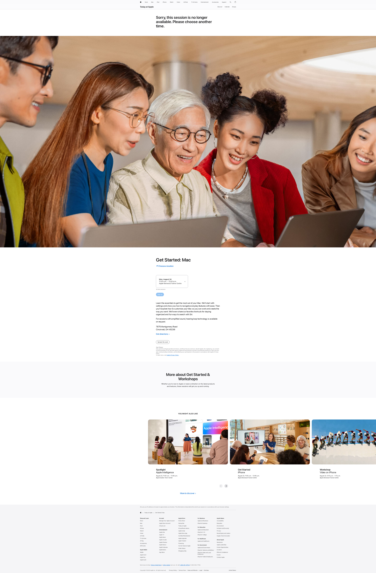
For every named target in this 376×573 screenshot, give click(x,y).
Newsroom (220, 542)
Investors (219, 549)
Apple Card (143, 555)
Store (141, 521)
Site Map (206, 570)
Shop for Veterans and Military (206, 550)
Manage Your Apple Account (166, 521)
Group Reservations (183, 528)
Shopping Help (182, 551)
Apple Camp (181, 531)
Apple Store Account (164, 523)
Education (219, 523)
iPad (141, 526)
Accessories (143, 543)
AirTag (141, 541)
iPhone (142, 528)
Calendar (227, 7)
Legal (200, 570)
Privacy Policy (173, 570)
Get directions (162, 334)
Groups (234, 7)
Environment (220, 526)
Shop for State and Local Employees (204, 553)
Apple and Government (204, 547)
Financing (181, 543)
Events (218, 555)
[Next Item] (226, 486)
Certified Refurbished (184, 536)
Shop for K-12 (201, 532)
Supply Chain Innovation (223, 536)
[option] (171, 281)
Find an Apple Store (156, 565)
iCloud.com (162, 526)
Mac (141, 523)
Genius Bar (181, 523)
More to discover (187, 493)
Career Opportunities (222, 547)
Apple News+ (162, 544)
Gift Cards (143, 546)
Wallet (141, 552)
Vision (141, 533)
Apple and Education (203, 530)
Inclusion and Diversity (223, 528)
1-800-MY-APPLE (185, 565)
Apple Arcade (163, 539)
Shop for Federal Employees (205, 556)
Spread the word (163, 342)
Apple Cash (143, 560)
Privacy (219, 531)
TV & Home (143, 538)
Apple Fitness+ (163, 542)
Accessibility (220, 521)
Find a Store (181, 521)
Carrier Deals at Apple (184, 546)
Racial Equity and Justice (223, 533)
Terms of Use (182, 570)
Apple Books (162, 549)
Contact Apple (220, 557)
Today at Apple (147, 7)
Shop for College (202, 535)
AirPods (142, 536)
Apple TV (161, 535)
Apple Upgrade (182, 538)
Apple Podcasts (163, 547)
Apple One (162, 532)
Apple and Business (203, 521)
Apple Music (162, 537)
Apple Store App (182, 533)
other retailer (166, 565)
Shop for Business (202, 523)
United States (232, 570)
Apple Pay (143, 557)
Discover (219, 7)
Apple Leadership (221, 544)
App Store (162, 552)
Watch (141, 531)
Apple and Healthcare (203, 541)
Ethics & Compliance (222, 552)
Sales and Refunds (192, 570)
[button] (230, 2)
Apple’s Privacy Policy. (173, 355)
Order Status (181, 548)
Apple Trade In (182, 541)
